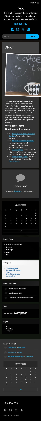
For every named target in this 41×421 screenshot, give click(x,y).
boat (5, 313)
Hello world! (22, 288)
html (8, 313)
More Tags (9, 250)
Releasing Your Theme (20, 157)
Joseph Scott (13, 288)
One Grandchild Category (13, 270)
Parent (8, 272)
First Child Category (12, 268)
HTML (8, 252)
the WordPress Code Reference (23, 141)
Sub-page (9, 331)
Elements (9, 247)
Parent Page (9, 329)
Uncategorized (10, 276)
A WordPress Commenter (16, 297)
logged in (17, 191)
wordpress (20, 313)
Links (8, 255)
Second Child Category (13, 274)
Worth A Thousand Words (14, 244)
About (8, 327)
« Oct (20, 231)
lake (11, 313)
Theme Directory (14, 161)
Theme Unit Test (17, 150)
